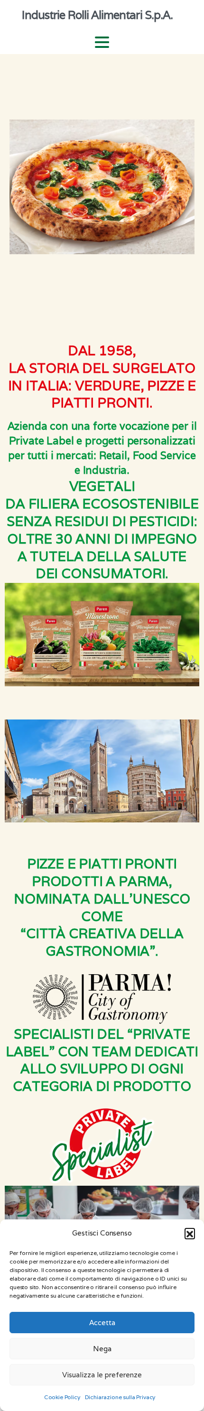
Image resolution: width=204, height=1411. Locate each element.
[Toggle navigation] (102, 42)
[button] (190, 1233)
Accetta (102, 1322)
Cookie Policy (62, 1397)
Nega (102, 1348)
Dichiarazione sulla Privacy (120, 1397)
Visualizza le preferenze (102, 1374)
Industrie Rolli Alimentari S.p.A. (97, 15)
